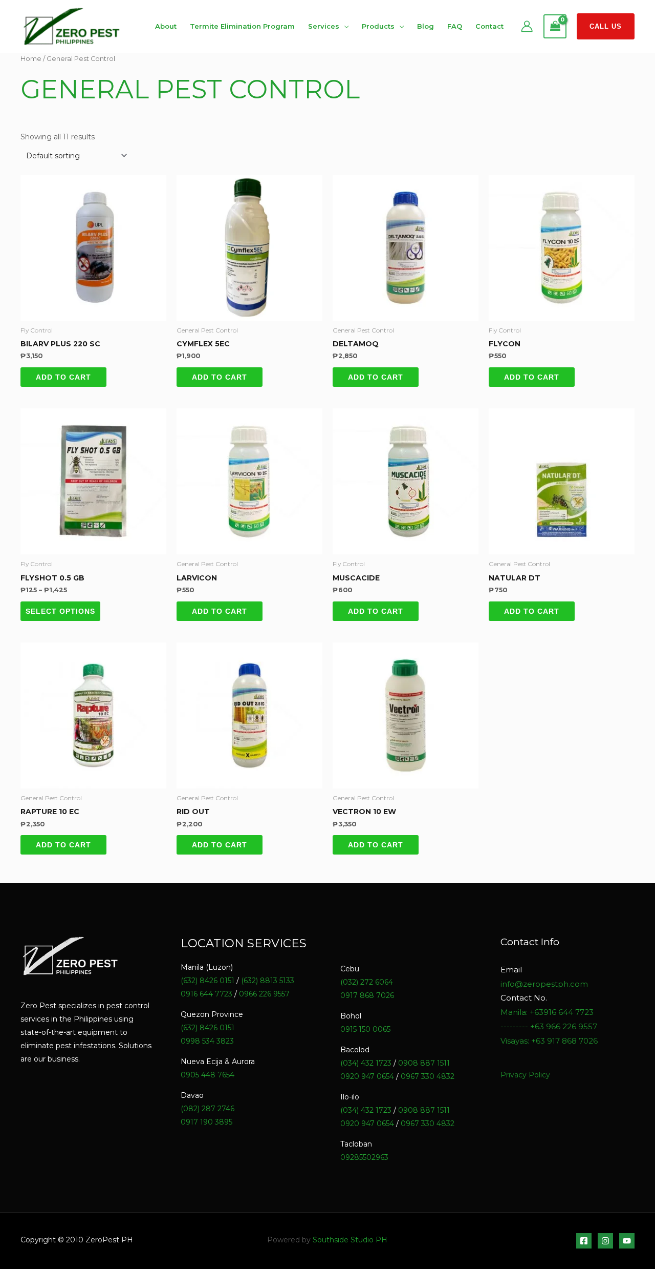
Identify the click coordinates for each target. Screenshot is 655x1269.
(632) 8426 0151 (207, 980)
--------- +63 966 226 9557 (548, 1026)
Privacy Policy (525, 1074)
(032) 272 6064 (366, 982)
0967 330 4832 (427, 1076)
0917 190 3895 (206, 1122)
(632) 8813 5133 (267, 980)
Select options (60, 611)
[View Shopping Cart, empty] (554, 26)
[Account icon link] (526, 26)
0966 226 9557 (264, 993)
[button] (606, 26)
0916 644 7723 (206, 993)
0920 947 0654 (367, 1076)
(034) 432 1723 (365, 1063)
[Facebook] (584, 1241)
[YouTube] (627, 1241)
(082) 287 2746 (207, 1108)
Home (30, 59)
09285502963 (364, 1157)
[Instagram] (605, 1241)
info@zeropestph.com (544, 984)
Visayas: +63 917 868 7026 (549, 1041)
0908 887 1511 (424, 1063)
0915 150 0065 (365, 1029)
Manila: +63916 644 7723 (547, 1012)
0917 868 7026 (367, 995)
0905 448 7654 (207, 1074)
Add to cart (63, 377)
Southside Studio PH (350, 1239)
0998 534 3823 (207, 1041)
